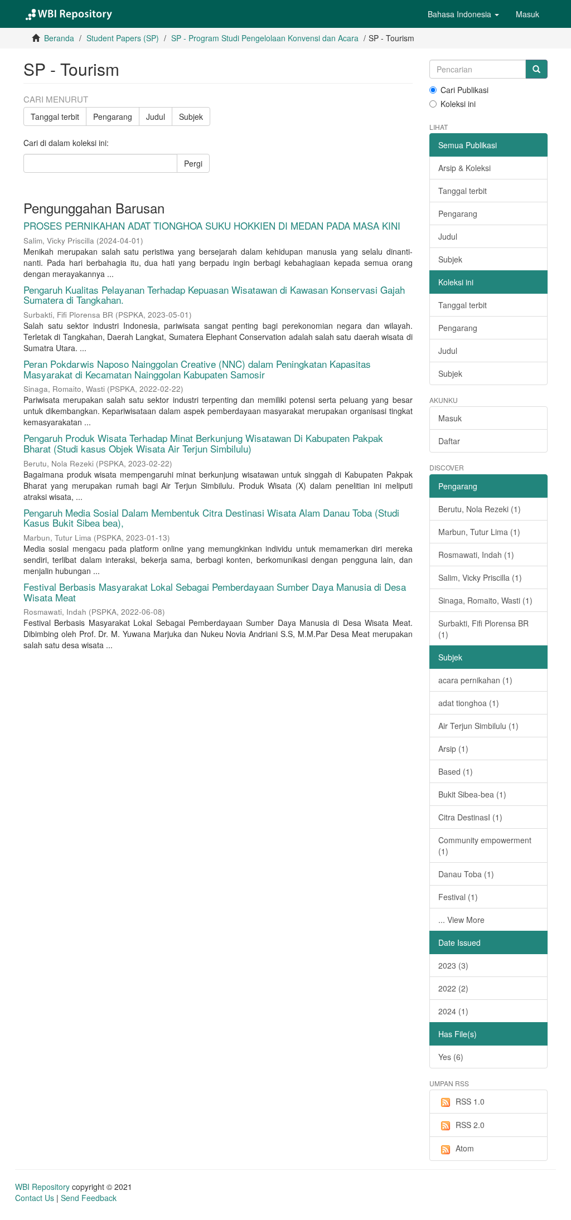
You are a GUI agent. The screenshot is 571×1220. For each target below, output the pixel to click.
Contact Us (34, 1197)
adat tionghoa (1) (468, 702)
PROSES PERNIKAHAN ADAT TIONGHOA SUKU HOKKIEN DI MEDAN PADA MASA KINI (211, 225)
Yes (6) (450, 1056)
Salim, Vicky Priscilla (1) (480, 577)
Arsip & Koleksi (464, 167)
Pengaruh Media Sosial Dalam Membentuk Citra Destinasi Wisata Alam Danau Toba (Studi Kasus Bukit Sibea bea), (211, 518)
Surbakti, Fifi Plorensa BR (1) (483, 629)
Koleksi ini (458, 103)
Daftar (449, 440)
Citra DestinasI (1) (470, 817)
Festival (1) (458, 896)
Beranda (59, 37)
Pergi (193, 163)
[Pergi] (536, 69)
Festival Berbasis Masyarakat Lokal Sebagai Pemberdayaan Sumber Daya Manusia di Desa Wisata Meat (214, 592)
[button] (463, 14)
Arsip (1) (453, 748)
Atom (465, 1148)
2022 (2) (453, 988)
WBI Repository (42, 1186)
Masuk (450, 418)
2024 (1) (453, 1011)
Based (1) (455, 771)
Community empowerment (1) (484, 845)
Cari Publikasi (464, 89)
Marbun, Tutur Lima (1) (479, 531)
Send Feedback (89, 1197)
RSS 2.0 (470, 1124)
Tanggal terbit (55, 116)
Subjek (191, 116)
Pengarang (112, 116)
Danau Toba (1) (466, 873)
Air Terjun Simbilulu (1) (478, 725)
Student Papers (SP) (122, 37)
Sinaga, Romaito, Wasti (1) (485, 600)
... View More (461, 919)
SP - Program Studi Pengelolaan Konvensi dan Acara (265, 37)
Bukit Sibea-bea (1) (472, 794)
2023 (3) (453, 965)
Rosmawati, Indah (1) (476, 554)
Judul (155, 116)
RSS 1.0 (470, 1101)
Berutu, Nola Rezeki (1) (479, 508)
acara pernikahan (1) (475, 680)
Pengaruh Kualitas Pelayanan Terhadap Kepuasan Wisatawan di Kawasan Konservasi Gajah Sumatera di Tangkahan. (214, 295)
